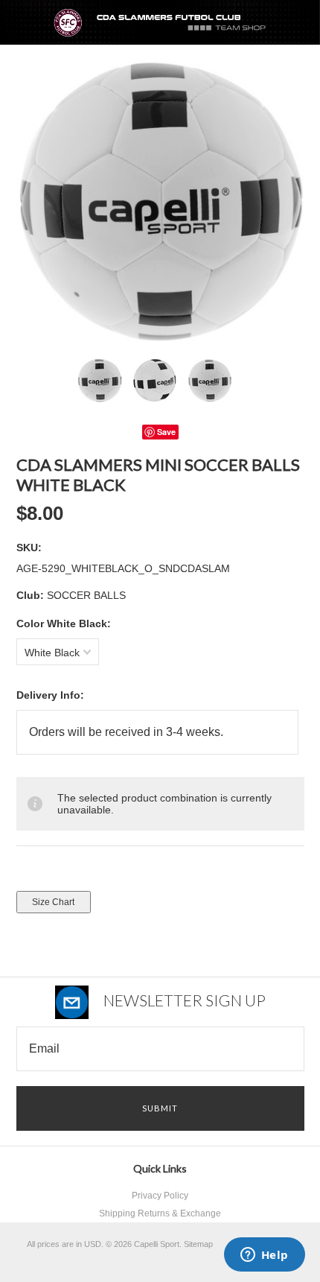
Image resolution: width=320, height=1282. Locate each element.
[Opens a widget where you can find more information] (264, 1256)
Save (166, 431)
